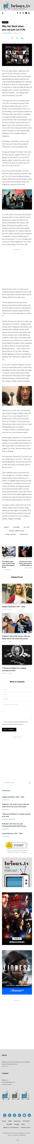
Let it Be (26, 527)
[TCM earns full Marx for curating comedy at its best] (17, 655)
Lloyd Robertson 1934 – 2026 (12, 833)
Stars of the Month (9, 819)
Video (23, 1124)
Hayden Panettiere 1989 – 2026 (13, 607)
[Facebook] (12, 38)
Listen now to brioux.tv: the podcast (17, 852)
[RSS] (19, 1115)
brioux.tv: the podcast (11, 1127)
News (10, 1121)
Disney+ (6, 527)
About (4, 1121)
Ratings (16, 1124)
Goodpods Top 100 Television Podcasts (17, 850)
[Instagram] (14, 1115)
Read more (5, 1066)
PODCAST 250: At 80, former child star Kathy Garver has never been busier (15, 805)
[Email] (22, 38)
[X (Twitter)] (9, 1115)
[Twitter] (17, 38)
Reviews (5, 22)
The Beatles (24, 534)
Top (17, 1140)
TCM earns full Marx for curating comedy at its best (16, 815)
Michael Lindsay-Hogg (16, 530)
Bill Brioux (8, 33)
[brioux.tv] (17, 5)
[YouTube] (24, 1115)
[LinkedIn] (29, 1115)
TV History (5, 800)
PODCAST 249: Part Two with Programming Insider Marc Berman (14, 825)
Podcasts (5, 809)
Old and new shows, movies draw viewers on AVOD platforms (25, 563)
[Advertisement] (17, 269)
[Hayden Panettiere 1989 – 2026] (17, 593)
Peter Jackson (11, 534)
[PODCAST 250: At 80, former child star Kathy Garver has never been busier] (17, 623)
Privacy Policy (26, 1127)
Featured (16, 527)
